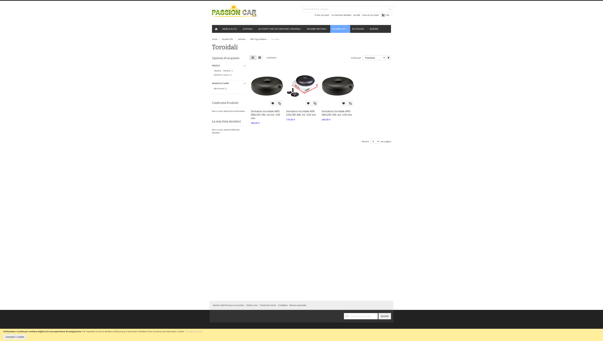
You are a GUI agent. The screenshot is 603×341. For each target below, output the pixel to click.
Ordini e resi (252, 305)
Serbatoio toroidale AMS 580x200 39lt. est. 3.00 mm (337, 113)
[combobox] (347, 9)
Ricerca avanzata (298, 305)
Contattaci (283, 305)
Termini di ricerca (268, 305)
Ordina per (356, 57)
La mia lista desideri (341, 15)
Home (214, 39)
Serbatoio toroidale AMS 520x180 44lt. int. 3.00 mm (301, 113)
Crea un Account (370, 15)
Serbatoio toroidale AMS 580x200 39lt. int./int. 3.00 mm (265, 115)
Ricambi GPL (227, 39)
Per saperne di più (193, 331)
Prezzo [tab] (216, 65)
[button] (273, 103)
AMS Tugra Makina (258, 39)
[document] (301, 334)
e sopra (225, 74)
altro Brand (223, 88)
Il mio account (322, 15)
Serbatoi (241, 39)
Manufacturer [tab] (220, 83)
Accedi (356, 15)
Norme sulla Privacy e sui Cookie (228, 305)
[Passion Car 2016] (233, 12)
